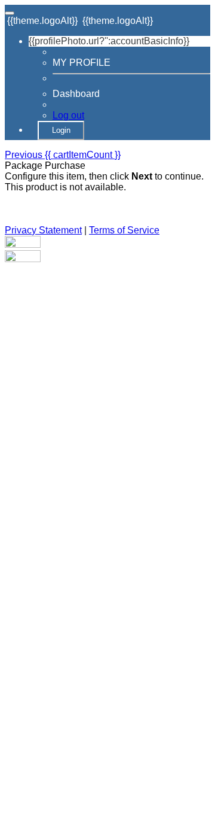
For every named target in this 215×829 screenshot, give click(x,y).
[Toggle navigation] (9, 13)
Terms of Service (124, 230)
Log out (68, 115)
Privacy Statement (43, 230)
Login (61, 130)
